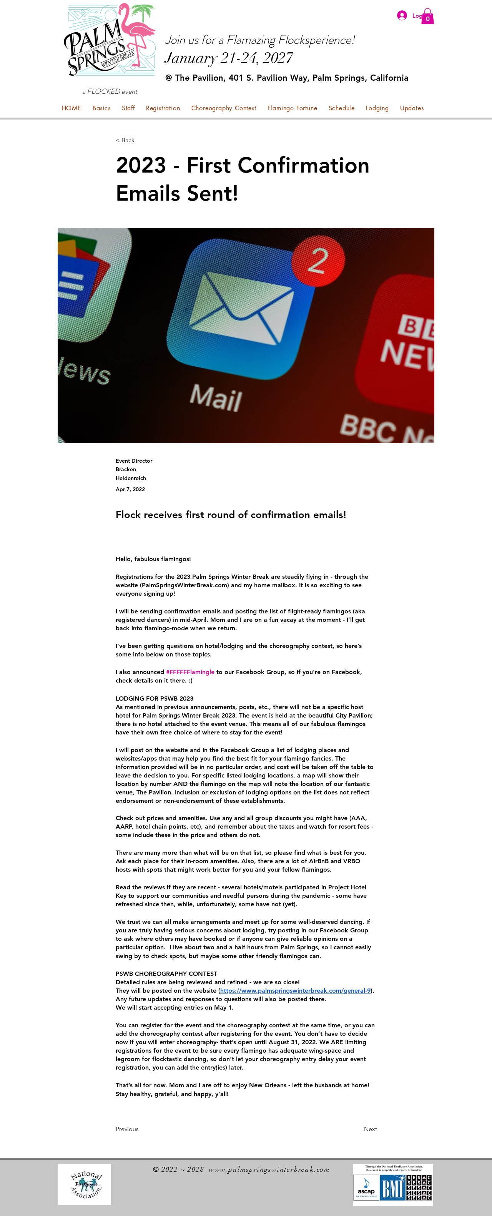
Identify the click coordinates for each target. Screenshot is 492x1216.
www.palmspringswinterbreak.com (269, 1169)
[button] (427, 16)
